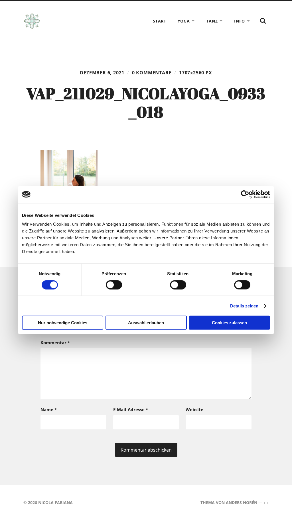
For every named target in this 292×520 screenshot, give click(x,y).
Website (194, 409)
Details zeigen (244, 305)
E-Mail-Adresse (130, 409)
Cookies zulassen (229, 322)
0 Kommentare (152, 73)
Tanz (212, 21)
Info (239, 21)
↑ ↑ (266, 502)
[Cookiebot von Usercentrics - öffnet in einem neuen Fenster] (245, 194)
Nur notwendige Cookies (62, 322)
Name (48, 409)
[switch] (114, 284)
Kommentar (55, 342)
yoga (184, 21)
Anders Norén (241, 502)
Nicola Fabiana (55, 502)
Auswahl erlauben (146, 322)
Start (159, 21)
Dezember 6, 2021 (102, 73)
